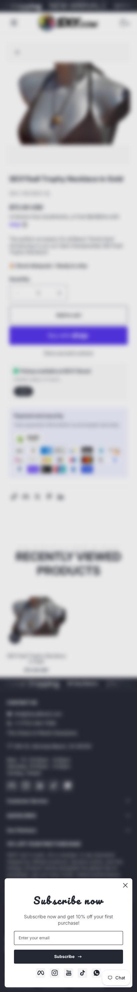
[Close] (125, 885)
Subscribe (64, 956)
